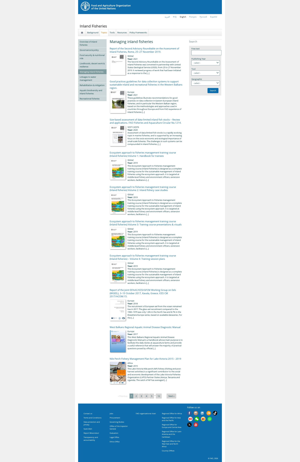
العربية (167, 16)
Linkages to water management (88, 78)
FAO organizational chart (146, 413)
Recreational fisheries (90, 98)
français (193, 16)
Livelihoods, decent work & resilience (92, 65)
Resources (122, 32)
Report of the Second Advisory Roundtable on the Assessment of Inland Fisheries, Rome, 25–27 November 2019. (144, 50)
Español (213, 16)
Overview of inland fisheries (88, 43)
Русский (203, 16)
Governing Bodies (117, 422)
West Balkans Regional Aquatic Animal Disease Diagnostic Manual (145, 327)
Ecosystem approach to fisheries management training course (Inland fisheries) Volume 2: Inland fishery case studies (143, 188)
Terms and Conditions (92, 418)
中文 (175, 16)
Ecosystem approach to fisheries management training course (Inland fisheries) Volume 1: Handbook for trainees (143, 154)
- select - (197, 62)
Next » (171, 396)
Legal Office (114, 437)
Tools (112, 32)
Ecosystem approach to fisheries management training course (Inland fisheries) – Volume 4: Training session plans (143, 257)
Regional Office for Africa (172, 413)
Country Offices (168, 450)
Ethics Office (115, 441)
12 (159, 396)
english (183, 16)
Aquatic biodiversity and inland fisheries (91, 92)
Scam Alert (88, 429)
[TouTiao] (190, 419)
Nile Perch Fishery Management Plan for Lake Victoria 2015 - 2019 (145, 358)
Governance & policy (89, 50)
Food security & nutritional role (92, 57)
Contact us (88, 413)
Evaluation (114, 433)
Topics (104, 32)
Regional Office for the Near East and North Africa (171, 444)
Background (92, 32)
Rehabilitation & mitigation (92, 85)
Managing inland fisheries (91, 71)
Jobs (111, 413)
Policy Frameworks (138, 32)
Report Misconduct (91, 433)
